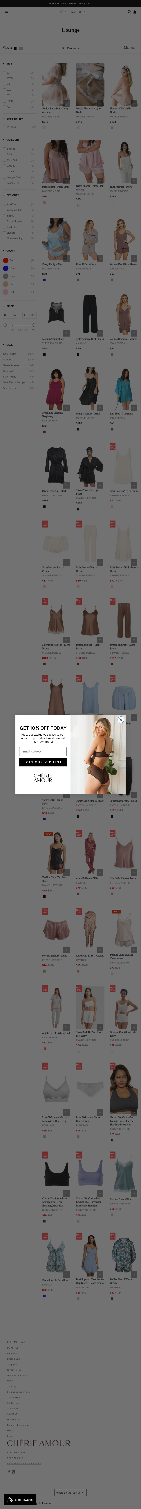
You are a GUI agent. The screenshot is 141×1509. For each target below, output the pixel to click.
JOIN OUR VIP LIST (43, 762)
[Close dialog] (121, 720)
